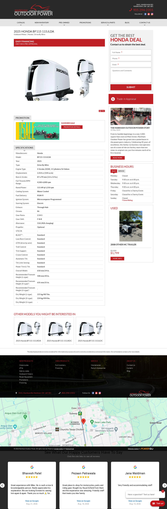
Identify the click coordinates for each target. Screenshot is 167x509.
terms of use (70, 449)
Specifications (24, 147)
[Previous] (2, 485)
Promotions (23, 380)
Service (94, 361)
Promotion (22, 118)
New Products (26, 361)
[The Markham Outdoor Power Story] (131, 116)
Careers (130, 368)
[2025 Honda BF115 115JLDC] (90, 328)
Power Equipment (25, 377)
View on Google (32, 501)
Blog (128, 371)
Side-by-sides (24, 371)
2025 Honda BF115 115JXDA (28, 341)
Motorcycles (23, 365)
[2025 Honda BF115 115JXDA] (28, 328)
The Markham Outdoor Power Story (130, 128)
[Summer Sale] (37, 131)
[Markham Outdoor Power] (34, 9)
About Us (131, 361)
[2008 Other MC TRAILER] (131, 226)
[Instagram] (152, 14)
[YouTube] (149, 14)
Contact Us (131, 365)
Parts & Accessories (98, 368)
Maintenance (96, 365)
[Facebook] (145, 14)
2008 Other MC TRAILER (123, 244)
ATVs (21, 368)
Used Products (62, 361)
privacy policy (58, 449)
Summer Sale (68, 123)
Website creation (133, 449)
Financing (22, 383)
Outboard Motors (26, 374)
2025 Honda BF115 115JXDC (59, 341)
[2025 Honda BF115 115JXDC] (59, 328)
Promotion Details (72, 127)
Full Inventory (60, 365)
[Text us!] (157, 504)
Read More (117, 158)
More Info (117, 259)
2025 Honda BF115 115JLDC (90, 341)
